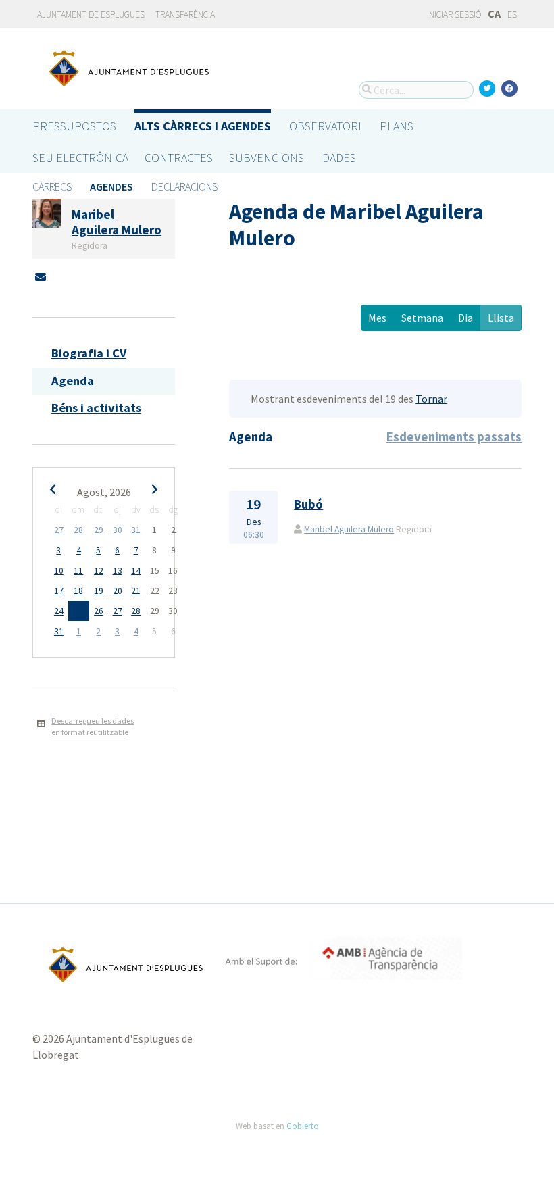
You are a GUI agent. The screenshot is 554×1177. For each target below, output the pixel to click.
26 (98, 611)
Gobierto (302, 1125)
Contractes (179, 158)
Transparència (185, 14)
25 (78, 611)
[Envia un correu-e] (40, 277)
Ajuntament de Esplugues (91, 14)
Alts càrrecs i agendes (202, 126)
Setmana (422, 317)
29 (98, 530)
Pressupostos (74, 126)
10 (59, 570)
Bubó (308, 504)
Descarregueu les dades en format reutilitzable (92, 726)
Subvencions (266, 158)
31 (136, 530)
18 (78, 591)
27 (59, 530)
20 (117, 591)
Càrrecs (52, 186)
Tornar (431, 398)
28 (78, 530)
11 (78, 570)
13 (117, 570)
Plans (396, 126)
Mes (377, 317)
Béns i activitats (96, 408)
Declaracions (184, 186)
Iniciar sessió (453, 14)
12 (98, 570)
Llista (501, 317)
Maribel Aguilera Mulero (349, 529)
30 (117, 530)
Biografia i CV (88, 353)
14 (136, 570)
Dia (465, 317)
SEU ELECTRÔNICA (80, 158)
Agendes (111, 186)
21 (136, 591)
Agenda (72, 381)
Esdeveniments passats (454, 437)
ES (512, 14)
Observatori (325, 126)
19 (98, 591)
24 (59, 611)
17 (59, 591)
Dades (339, 158)
